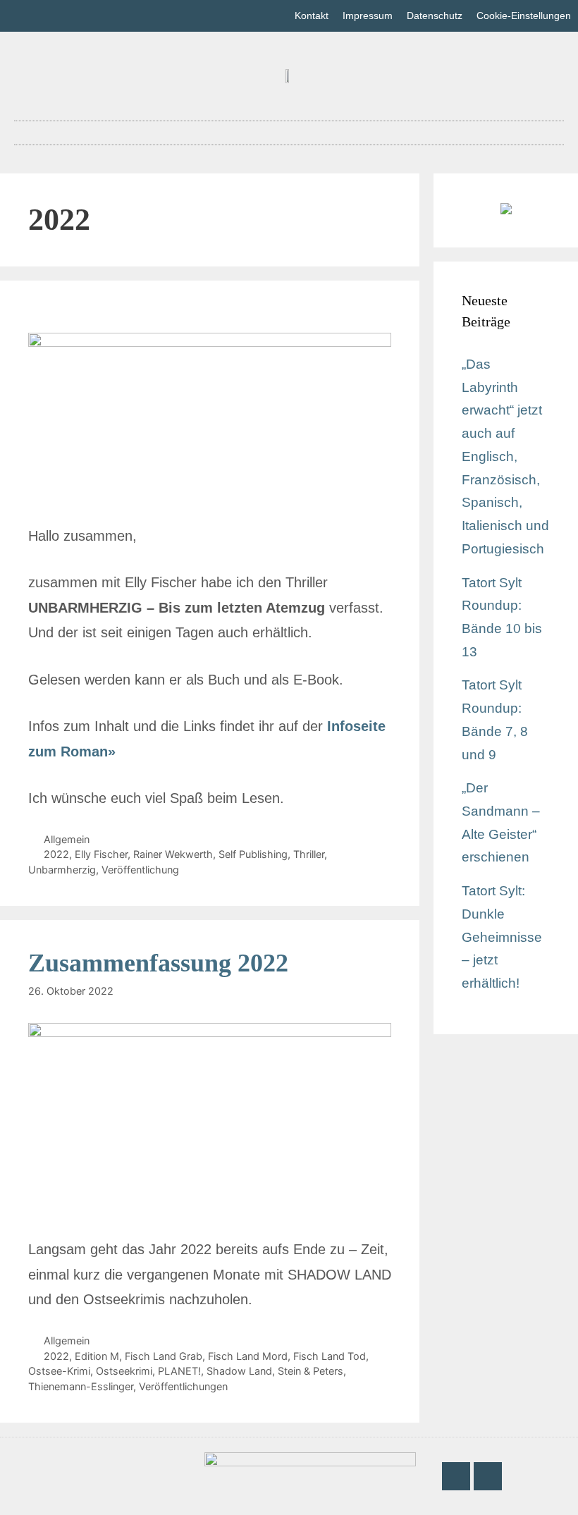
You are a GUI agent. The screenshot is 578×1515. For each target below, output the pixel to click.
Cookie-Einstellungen (523, 15)
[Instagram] (488, 1476)
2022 (56, 854)
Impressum (368, 15)
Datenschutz (434, 15)
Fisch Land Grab (163, 1356)
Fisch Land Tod (329, 1356)
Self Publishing (253, 854)
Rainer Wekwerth (173, 854)
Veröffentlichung (140, 870)
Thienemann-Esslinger (80, 1386)
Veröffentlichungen (183, 1386)
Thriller (308, 854)
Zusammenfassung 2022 (158, 963)
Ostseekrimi (124, 1371)
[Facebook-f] (456, 1476)
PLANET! (179, 1371)
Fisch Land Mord (248, 1356)
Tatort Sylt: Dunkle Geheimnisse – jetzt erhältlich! (502, 936)
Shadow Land (239, 1371)
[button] (289, 133)
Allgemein (67, 839)
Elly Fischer (101, 854)
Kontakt (311, 15)
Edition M (97, 1356)
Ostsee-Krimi (59, 1371)
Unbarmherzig (62, 870)
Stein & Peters (310, 1371)
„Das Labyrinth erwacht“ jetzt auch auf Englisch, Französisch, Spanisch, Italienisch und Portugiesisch (505, 456)
